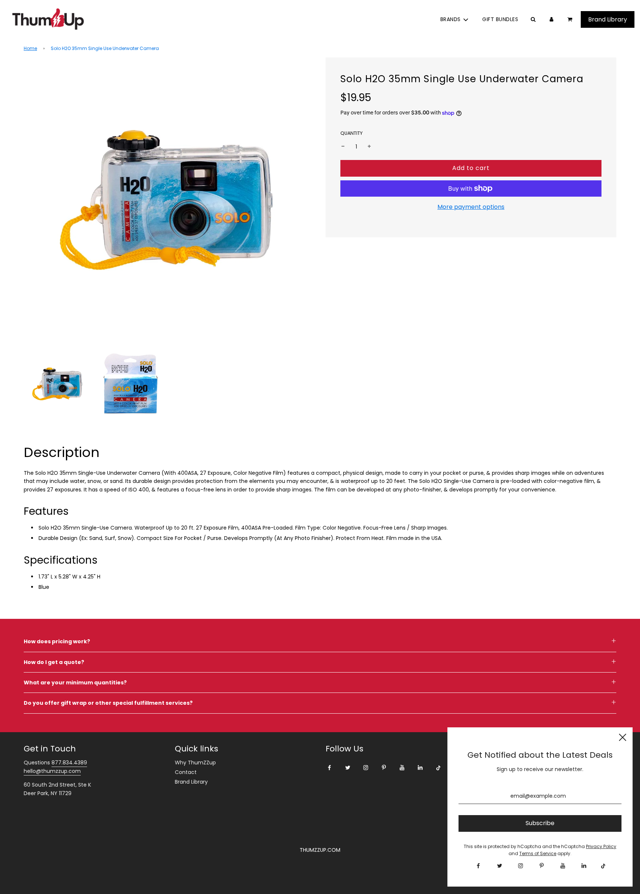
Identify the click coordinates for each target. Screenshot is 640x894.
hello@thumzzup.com (52, 771)
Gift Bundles (500, 19)
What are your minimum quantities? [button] (75, 682)
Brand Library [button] (607, 19)
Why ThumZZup (195, 762)
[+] (369, 147)
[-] (343, 147)
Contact (186, 772)
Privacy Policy (601, 846)
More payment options (470, 207)
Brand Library (191, 781)
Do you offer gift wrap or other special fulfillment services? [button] (108, 703)
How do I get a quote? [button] (54, 662)
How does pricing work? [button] (57, 641)
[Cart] (570, 19)
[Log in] (551, 19)
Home (30, 48)
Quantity (351, 133)
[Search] (533, 19)
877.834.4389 (69, 762)
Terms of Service (537, 853)
